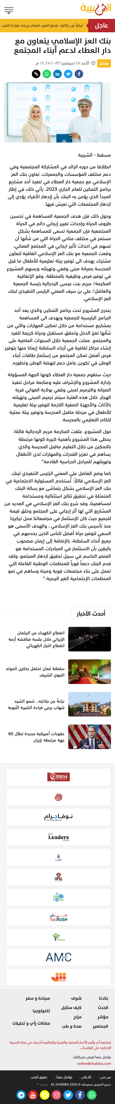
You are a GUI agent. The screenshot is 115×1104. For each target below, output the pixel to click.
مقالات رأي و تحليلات (31, 1023)
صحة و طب (72, 1026)
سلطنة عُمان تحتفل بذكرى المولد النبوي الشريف (35, 671)
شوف (76, 998)
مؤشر (104, 63)
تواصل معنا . (63, 1077)
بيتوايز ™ (42, 1084)
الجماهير (100, 1026)
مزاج (78, 1017)
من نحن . (104, 1077)
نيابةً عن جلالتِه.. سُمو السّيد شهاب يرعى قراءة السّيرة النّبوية (41, 25)
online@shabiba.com (94, 1063)
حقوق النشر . (38, 1077)
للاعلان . (85, 1077)
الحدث (103, 1007)
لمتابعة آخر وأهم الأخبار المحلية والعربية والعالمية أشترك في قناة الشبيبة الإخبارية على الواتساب (60, 1045)
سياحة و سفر (37, 998)
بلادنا (103, 998)
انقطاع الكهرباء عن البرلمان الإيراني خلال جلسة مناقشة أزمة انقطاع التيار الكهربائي (36, 639)
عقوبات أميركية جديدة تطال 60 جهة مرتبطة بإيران (36, 736)
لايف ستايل (71, 1007)
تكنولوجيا (41, 1010)
